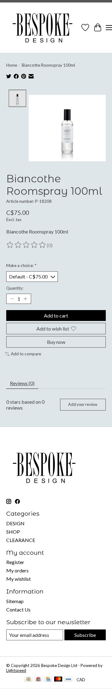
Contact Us (18, 609)
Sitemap (15, 601)
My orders (17, 570)
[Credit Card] (48, 679)
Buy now (56, 342)
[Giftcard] (38, 679)
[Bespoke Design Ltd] (42, 27)
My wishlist (18, 579)
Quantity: (14, 288)
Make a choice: (21, 265)
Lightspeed (16, 670)
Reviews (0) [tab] (22, 383)
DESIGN (15, 523)
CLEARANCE (20, 540)
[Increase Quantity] (25, 299)
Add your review (82, 404)
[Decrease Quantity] (12, 299)
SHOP (13, 532)
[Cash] (28, 679)
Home (11, 65)
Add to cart (56, 315)
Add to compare (26, 353)
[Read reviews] (26, 245)
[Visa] (68, 679)
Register (15, 562)
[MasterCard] (58, 679)
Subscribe (85, 635)
